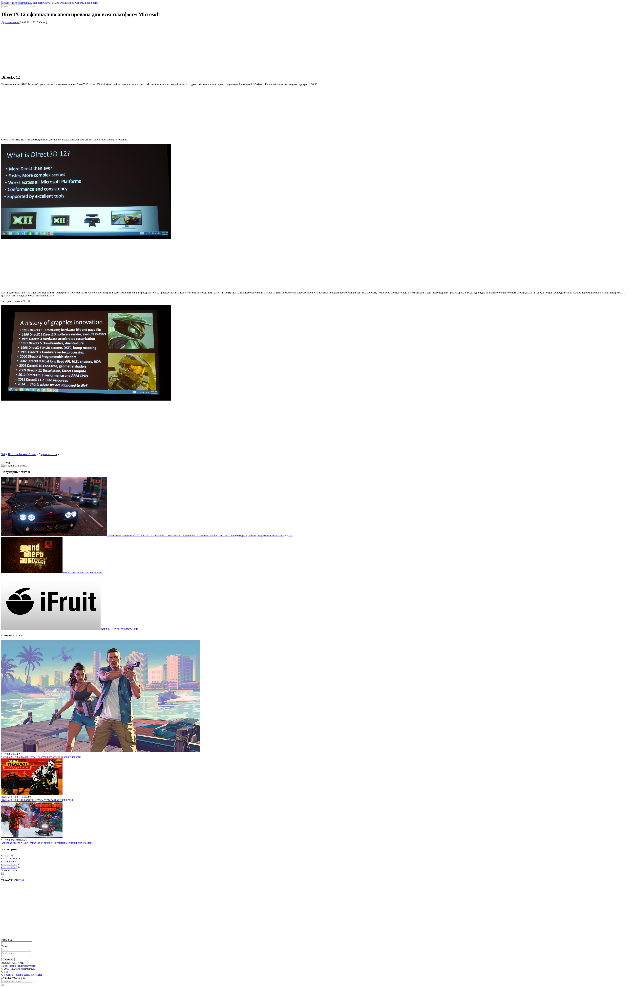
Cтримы (80, 2)
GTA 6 (5, 754)
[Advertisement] (317, 49)
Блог (87, 2)
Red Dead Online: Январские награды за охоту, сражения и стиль (37, 799)
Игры (71, 2)
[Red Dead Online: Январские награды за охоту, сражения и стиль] (32, 794)
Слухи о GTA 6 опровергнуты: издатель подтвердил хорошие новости (41, 756)
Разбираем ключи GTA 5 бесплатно (83, 572)
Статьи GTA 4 (9, 864)
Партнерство (8, 965)
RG (3, 454)
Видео (55, 2)
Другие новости (10, 22)
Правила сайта (22, 974)
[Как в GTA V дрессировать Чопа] (51, 628)
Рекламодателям (26, 965)
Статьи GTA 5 (9, 867)
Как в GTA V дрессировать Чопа (119, 628)
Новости (38, 2)
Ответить (19, 879)
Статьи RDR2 (9, 858)
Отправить (8, 959)
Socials (95, 2)
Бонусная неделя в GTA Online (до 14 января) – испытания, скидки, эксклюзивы (46, 842)
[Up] (2, 985)
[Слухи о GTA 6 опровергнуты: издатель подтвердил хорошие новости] (100, 751)
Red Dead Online (10, 796)
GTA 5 (5, 855)
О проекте (7, 974)
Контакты (36, 974)
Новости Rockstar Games (22, 454)
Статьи (47, 2)
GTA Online (7, 839)
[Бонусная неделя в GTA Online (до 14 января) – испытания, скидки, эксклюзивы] (32, 836)
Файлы (64, 2)
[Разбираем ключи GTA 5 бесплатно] (32, 572)
